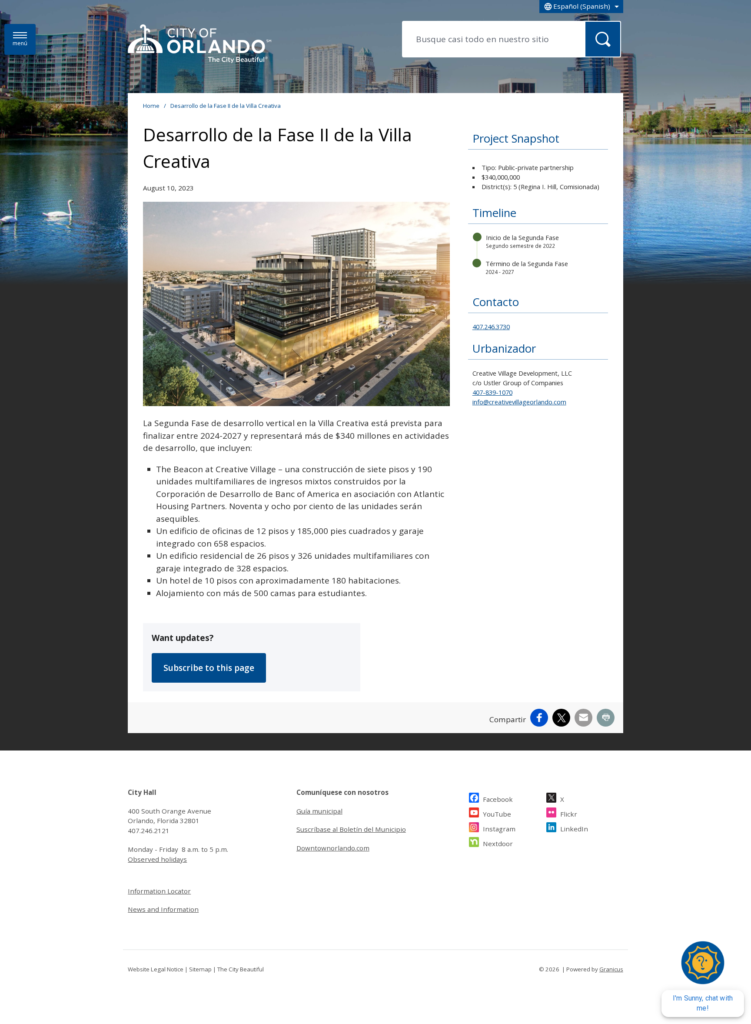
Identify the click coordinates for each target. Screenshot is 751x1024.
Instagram (499, 828)
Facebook (498, 799)
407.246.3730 (491, 326)
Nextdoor (498, 843)
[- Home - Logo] (199, 44)
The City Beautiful (240, 969)
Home (151, 106)
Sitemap (200, 969)
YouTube (497, 814)
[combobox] (581, 6)
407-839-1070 (492, 392)
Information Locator (159, 891)
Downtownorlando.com (332, 848)
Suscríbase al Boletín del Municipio (351, 829)
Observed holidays (157, 859)
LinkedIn (574, 828)
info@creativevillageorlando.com (519, 401)
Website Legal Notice (155, 969)
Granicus (611, 969)
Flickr (568, 814)
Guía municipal (319, 811)
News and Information (163, 909)
